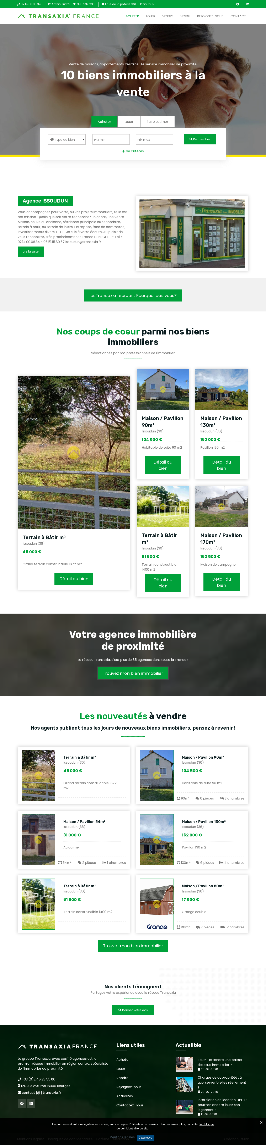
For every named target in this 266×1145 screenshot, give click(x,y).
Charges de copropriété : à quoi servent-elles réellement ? (222, 1082)
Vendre (167, 16)
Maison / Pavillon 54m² (84, 821)
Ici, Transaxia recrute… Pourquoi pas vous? (133, 295)
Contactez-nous (129, 1105)
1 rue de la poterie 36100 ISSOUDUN (129, 4)
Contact (238, 16)
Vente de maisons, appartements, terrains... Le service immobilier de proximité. (133, 64)
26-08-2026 (209, 1069)
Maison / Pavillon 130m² (204, 821)
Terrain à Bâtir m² (44, 537)
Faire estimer (157, 121)
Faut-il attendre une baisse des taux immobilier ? (220, 1062)
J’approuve (145, 1137)
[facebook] (237, 4)
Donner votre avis (134, 1010)
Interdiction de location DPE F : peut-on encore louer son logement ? (222, 1104)
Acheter (132, 16)
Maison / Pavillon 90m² (203, 757)
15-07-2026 (208, 1114)
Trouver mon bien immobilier (133, 946)
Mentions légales (122, 1137)
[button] (67, 139)
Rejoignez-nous (210, 16)
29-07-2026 (209, 1092)
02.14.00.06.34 (30, 4)
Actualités (124, 1096)
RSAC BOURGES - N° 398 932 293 (71, 4)
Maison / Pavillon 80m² (203, 886)
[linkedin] (247, 4)
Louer (150, 16)
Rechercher (201, 139)
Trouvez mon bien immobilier (133, 673)
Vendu (185, 16)
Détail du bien (73, 579)
